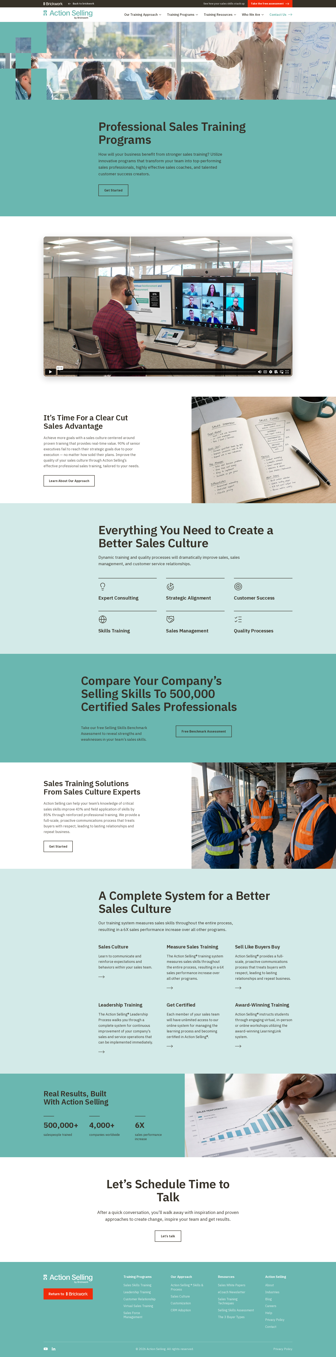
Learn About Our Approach (69, 481)
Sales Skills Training (137, 1285)
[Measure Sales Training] (195, 987)
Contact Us (278, 14)
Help (268, 1313)
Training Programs (180, 14)
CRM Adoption (181, 1310)
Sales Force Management (132, 1315)
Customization (181, 1303)
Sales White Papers (231, 1285)
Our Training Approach (141, 14)
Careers (270, 1306)
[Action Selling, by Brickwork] (68, 14)
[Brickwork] (53, 3)
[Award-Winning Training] (263, 1046)
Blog (268, 1299)
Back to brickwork (83, 3)
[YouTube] (46, 1349)
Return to (56, 1294)
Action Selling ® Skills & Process (187, 1287)
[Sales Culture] (127, 976)
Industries (272, 1292)
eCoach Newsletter (231, 1292)
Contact (270, 1327)
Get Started (113, 190)
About (269, 1285)
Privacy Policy (274, 1320)
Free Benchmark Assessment (204, 731)
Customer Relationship (139, 1299)
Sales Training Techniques (228, 1301)
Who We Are (251, 14)
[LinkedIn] (53, 1349)
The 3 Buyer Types (231, 1317)
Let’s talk (168, 1236)
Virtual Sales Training (138, 1306)
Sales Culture (180, 1296)
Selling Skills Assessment (236, 1310)
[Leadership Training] (127, 1051)
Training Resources (218, 14)
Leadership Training (137, 1292)
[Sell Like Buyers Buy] (263, 987)
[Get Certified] (195, 1046)
